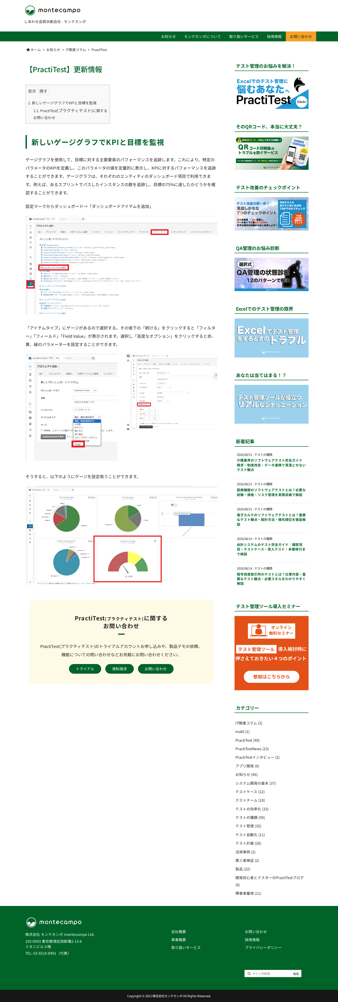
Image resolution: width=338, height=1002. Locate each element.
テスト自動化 (250, 834)
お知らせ (53, 49)
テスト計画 (248, 843)
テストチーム (250, 800)
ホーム (36, 49)
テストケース (250, 791)
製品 (242, 868)
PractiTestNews (252, 748)
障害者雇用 (248, 893)
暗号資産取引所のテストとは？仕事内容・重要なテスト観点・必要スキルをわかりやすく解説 (271, 579)
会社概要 (178, 931)
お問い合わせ (256, 931)
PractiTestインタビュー (257, 757)
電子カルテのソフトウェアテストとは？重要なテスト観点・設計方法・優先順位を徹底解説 (271, 519)
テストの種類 (250, 817)
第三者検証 (247, 860)
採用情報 (252, 939)
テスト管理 (248, 826)
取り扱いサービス (186, 947)
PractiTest (99, 49)
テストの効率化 (252, 809)
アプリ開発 (247, 766)
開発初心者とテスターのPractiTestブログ (269, 881)
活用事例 (245, 851)
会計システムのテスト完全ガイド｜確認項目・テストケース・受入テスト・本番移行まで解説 (271, 549)
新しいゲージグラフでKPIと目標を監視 (62, 102)
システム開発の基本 (255, 783)
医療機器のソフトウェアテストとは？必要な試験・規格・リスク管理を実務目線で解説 (271, 492)
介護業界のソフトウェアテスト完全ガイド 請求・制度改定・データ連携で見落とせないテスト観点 (271, 465)
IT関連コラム (76, 49)
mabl (242, 731)
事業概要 (178, 939)
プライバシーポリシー (263, 947)
